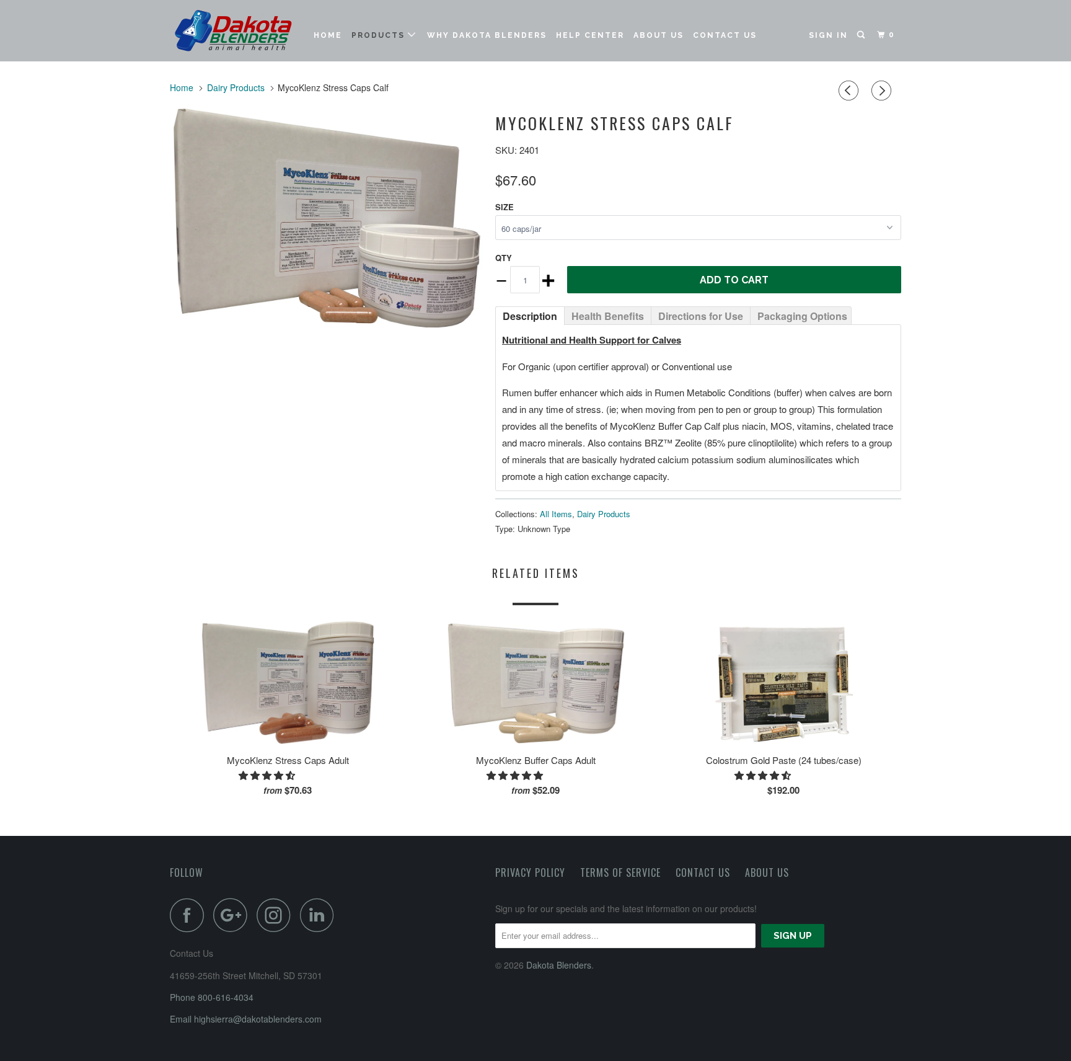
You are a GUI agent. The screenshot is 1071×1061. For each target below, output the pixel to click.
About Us (658, 35)
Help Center (590, 35)
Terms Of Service (620, 872)
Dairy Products (603, 514)
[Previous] (850, 90)
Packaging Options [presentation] (802, 316)
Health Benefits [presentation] (607, 316)
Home (328, 35)
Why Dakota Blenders (487, 35)
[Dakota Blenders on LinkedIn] (320, 915)
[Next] (883, 90)
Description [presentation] (530, 316)
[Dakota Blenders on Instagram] (277, 915)
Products (379, 35)
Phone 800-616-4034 (211, 997)
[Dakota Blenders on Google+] (233, 915)
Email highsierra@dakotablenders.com (246, 1019)
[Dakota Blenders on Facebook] (190, 915)
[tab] (529, 315)
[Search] (862, 35)
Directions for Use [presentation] (700, 316)
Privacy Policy (530, 872)
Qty (503, 258)
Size (504, 207)
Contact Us (725, 35)
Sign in (828, 35)
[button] (268, 774)
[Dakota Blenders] (233, 30)
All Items (556, 514)
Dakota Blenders (558, 965)
